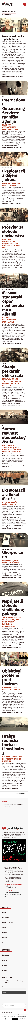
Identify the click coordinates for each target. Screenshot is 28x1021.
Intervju (5, 289)
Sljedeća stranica (21, 793)
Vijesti (8, 224)
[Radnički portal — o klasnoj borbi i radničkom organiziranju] (8, 4)
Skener (4, 960)
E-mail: (4, 986)
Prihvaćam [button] (15, 1019)
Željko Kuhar (6, 269)
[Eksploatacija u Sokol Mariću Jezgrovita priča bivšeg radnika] (14, 478)
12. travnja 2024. (18, 76)
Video (4, 224)
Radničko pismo (7, 203)
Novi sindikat (8, 891)
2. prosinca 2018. (17, 405)
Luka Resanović (6, 147)
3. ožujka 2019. (15, 269)
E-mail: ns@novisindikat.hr (11, 892)
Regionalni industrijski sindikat (13, 884)
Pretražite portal (7, 1012)
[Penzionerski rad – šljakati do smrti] (14, 25)
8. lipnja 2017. (16, 788)
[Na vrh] (25, 1009)
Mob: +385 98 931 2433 (10, 888)
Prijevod (11, 289)
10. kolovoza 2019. (17, 147)
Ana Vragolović (6, 343)
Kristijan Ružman (7, 76)
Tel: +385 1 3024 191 (9, 894)
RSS (20, 1014)
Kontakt (4, 970)
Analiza (4, 668)
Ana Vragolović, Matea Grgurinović (12, 465)
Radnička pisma (7, 168)
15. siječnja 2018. (17, 577)
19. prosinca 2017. (17, 712)
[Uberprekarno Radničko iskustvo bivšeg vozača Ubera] (14, 540)
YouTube (16, 1014)
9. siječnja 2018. (16, 647)
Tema (3, 34)
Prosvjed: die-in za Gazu (15, 828)
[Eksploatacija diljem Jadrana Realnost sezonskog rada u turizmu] (14, 159)
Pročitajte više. (22, 1019)
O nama (4, 965)
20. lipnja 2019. (16, 203)
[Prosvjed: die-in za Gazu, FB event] (14, 862)
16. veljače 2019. (16, 343)
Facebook (4, 1014)
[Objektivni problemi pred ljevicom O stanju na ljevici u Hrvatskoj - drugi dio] (14, 659)
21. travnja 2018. (16, 528)
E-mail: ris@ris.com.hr (10, 886)
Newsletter (5, 955)
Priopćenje (5, 917)
